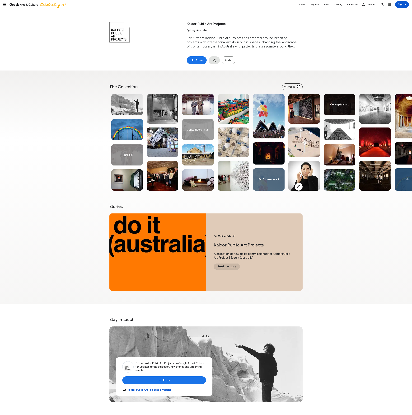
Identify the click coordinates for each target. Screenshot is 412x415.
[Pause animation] (299, 187)
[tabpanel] (127, 142)
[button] (4, 4)
